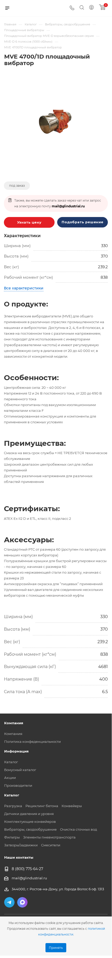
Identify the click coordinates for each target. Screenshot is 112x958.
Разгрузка (13, 806)
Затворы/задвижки (21, 845)
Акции (10, 777)
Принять (56, 948)
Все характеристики (23, 288)
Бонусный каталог (20, 770)
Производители (18, 785)
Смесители (50, 845)
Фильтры (12, 837)
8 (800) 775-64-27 (27, 869)
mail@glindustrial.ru (68, 206)
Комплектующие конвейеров (30, 821)
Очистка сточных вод (78, 829)
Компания (13, 734)
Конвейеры (72, 806)
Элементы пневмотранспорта (49, 837)
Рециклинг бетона (41, 806)
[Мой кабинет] (91, 8)
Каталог (11, 762)
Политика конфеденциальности (32, 741)
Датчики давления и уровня (29, 814)
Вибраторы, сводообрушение (30, 829)
